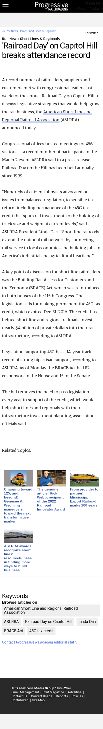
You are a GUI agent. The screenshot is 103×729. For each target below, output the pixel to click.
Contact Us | (20, 696)
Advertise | (75, 692)
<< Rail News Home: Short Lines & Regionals (29, 31)
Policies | (77, 696)
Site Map (38, 700)
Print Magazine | (53, 692)
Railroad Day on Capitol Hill (48, 621)
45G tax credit (41, 630)
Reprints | (62, 696)
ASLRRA (11, 621)
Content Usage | (42, 696)
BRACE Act (13, 630)
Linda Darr (87, 621)
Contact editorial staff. (39, 642)
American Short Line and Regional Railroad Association (41, 610)
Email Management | (25, 692)
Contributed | (20, 700)
